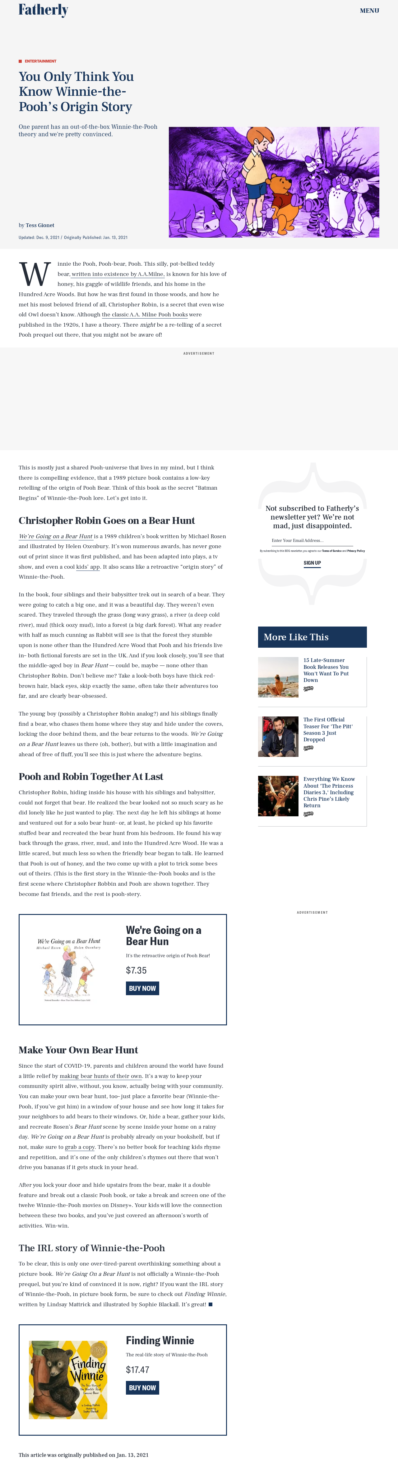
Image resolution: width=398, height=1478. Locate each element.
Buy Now (142, 988)
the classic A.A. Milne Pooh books (145, 314)
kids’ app (88, 567)
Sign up (312, 563)
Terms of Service (332, 551)
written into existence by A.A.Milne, (118, 274)
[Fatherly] (43, 11)
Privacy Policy (356, 551)
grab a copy (80, 1147)
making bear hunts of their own (101, 1076)
